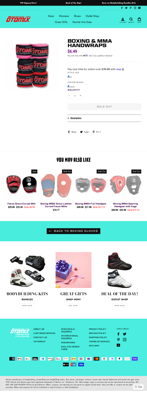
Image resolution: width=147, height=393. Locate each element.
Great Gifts (61, 22)
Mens (51, 16)
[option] (28, 2)
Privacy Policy (97, 329)
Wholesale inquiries (68, 330)
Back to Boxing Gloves (75, 231)
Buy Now (73, 306)
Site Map (94, 346)
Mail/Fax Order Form (70, 348)
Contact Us (40, 337)
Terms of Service (99, 341)
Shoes (77, 16)
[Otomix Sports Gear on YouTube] (118, 345)
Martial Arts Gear (82, 22)
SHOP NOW (27, 306)
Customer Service (44, 333)
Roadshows (68, 342)
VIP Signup (39, 341)
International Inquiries (69, 337)
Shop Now (120, 306)
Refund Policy (97, 333)
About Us (38, 329)
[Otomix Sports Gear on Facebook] (118, 334)
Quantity (74, 89)
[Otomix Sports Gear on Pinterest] (118, 339)
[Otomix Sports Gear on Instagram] (124, 339)
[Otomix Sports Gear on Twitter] (124, 334)
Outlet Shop (92, 16)
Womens (64, 16)
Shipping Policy (98, 337)
